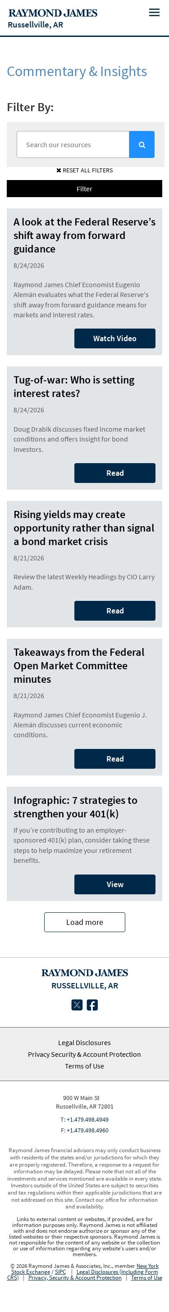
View (115, 884)
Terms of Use (84, 1065)
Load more (84, 922)
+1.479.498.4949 (88, 1119)
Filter (84, 188)
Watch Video (115, 338)
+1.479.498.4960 (88, 1130)
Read (115, 473)
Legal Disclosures (84, 1042)
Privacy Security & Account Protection (84, 1054)
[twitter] (77, 1006)
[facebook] (92, 1006)
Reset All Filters (87, 170)
